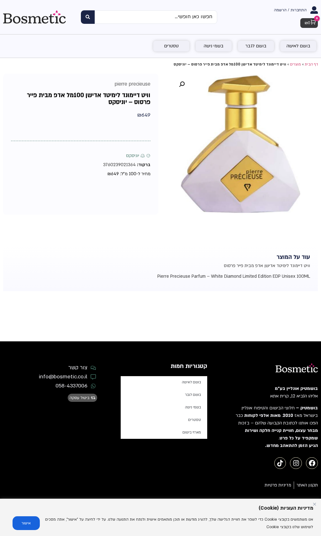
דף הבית (311, 64)
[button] (181, 84)
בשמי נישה (193, 407)
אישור (26, 523)
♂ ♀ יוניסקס (138, 156)
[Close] (314, 504)
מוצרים (295, 64)
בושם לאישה (191, 382)
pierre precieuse (132, 84)
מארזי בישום (191, 432)
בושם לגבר (193, 394)
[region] (160, 517)
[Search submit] (88, 17)
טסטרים (194, 420)
